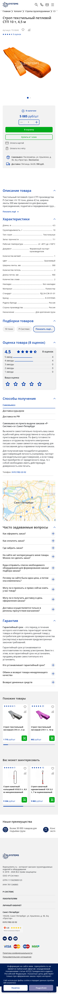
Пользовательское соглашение (17, 957)
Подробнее (41, 988)
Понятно (15, 988)
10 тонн (9, 329)
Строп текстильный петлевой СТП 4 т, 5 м (14, 728)
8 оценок (17, 34)
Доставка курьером (13, 410)
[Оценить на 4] (32, 384)
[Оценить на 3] (24, 384)
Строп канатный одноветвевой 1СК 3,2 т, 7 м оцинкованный (42, 789)
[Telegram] (10, 938)
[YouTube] (15, 938)
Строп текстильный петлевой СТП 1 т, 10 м (42, 728)
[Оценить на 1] (8, 384)
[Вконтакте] (5, 938)
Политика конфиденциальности (17, 953)
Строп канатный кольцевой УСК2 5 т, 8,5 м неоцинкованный (15, 789)
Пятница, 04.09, (27, 164)
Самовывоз (9, 405)
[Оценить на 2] (16, 384)
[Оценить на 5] (39, 384)
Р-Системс (24, 329)
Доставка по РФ (11, 416)
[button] (27, 97)
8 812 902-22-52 (19, 472)
